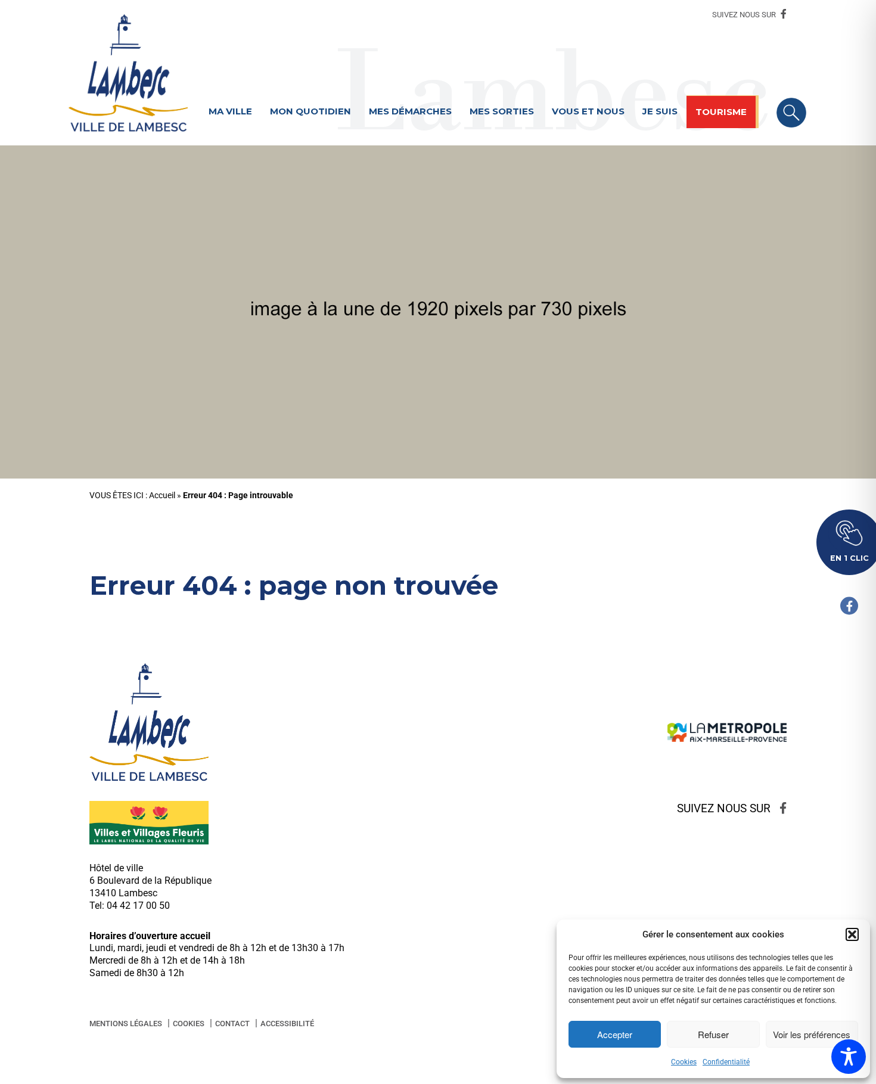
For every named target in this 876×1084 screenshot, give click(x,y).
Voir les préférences (811, 1034)
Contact (232, 1023)
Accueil (162, 495)
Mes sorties (502, 111)
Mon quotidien (310, 111)
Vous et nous (588, 111)
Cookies (684, 1062)
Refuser (713, 1034)
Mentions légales (125, 1023)
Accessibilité (287, 1023)
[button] (852, 934)
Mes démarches (410, 111)
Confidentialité (726, 1062)
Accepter (614, 1034)
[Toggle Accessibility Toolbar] (848, 1056)
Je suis (660, 111)
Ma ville (230, 111)
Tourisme (721, 111)
